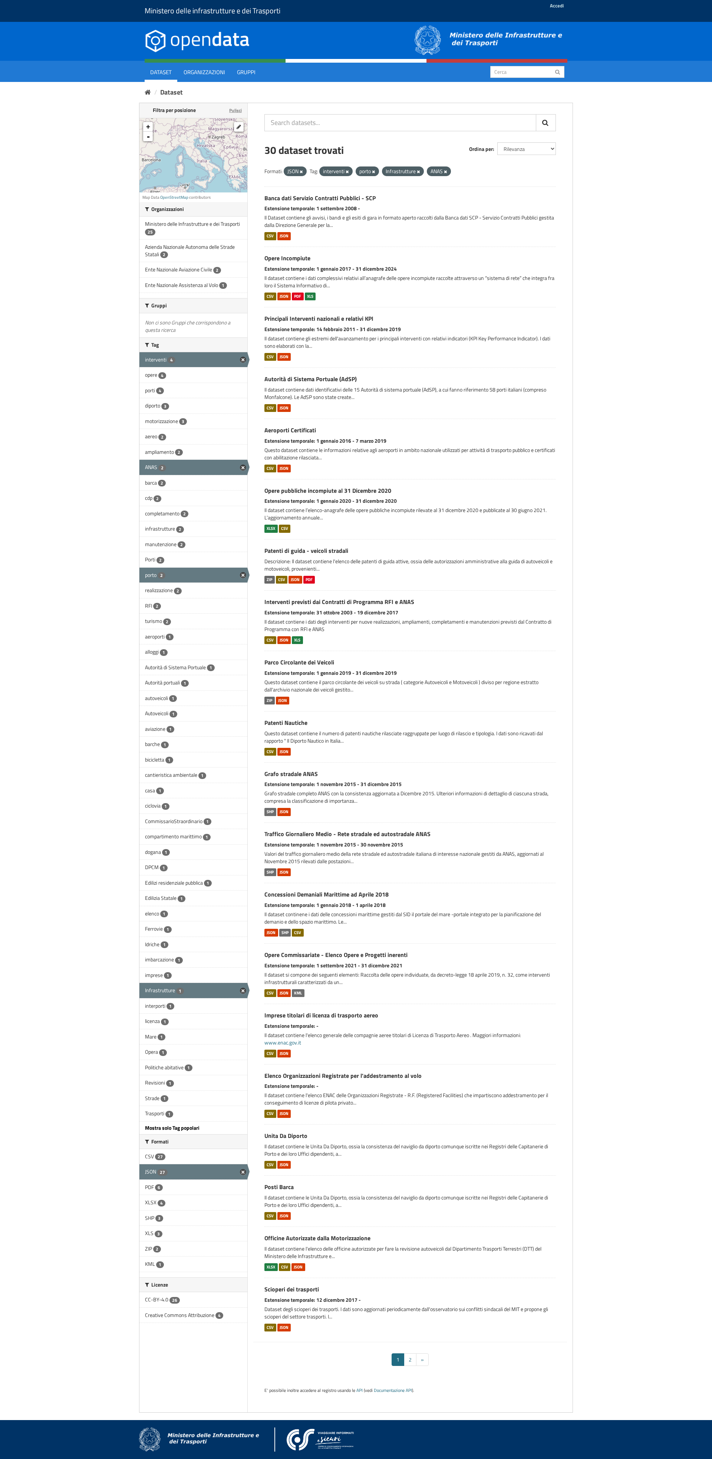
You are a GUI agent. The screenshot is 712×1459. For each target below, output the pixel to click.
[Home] (148, 92)
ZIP (269, 579)
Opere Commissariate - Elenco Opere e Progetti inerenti (336, 954)
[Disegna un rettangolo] (239, 127)
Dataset (161, 72)
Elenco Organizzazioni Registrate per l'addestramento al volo (343, 1075)
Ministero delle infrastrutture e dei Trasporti (212, 10)
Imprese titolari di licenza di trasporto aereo (321, 1015)
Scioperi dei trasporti (291, 1289)
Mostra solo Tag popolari (172, 1128)
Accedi (557, 5)
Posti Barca (279, 1186)
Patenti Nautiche (285, 722)
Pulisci (235, 110)
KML (298, 993)
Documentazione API (393, 1390)
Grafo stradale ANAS (291, 773)
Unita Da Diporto (285, 1135)
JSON (284, 236)
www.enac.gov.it (282, 1042)
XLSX (271, 528)
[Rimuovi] (301, 172)
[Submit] (557, 71)
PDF (297, 296)
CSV (270, 236)
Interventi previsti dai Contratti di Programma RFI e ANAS (339, 601)
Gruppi (246, 72)
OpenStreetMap (174, 197)
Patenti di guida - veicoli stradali (306, 550)
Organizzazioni (204, 72)
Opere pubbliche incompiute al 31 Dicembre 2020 (327, 490)
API (359, 1390)
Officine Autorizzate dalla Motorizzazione (317, 1238)
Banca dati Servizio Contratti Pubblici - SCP (320, 198)
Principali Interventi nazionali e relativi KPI (318, 318)
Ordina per (481, 149)
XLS (310, 296)
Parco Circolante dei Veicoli (299, 662)
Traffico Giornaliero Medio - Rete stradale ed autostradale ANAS (347, 833)
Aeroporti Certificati (290, 430)
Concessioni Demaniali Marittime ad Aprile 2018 (326, 894)
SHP (270, 812)
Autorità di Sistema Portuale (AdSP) (310, 378)
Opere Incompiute (287, 258)
